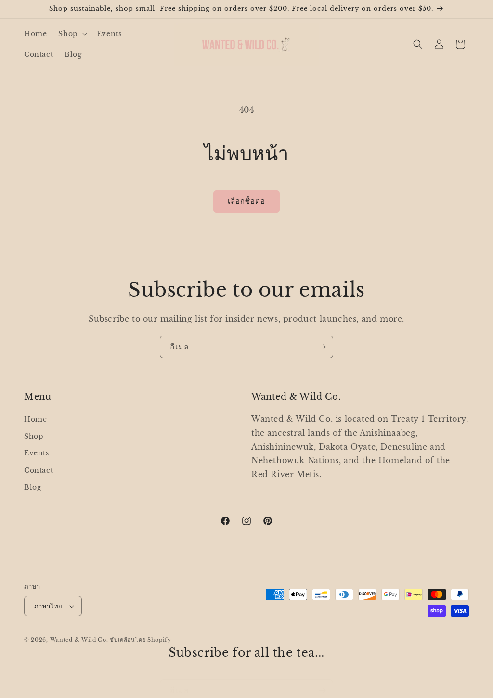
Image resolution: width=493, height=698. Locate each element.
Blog (32, 487)
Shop (33, 436)
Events (36, 453)
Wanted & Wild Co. (79, 639)
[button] (71, 34)
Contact (38, 470)
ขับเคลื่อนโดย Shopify (140, 639)
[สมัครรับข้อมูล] (322, 347)
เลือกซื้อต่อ (246, 201)
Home (35, 419)
